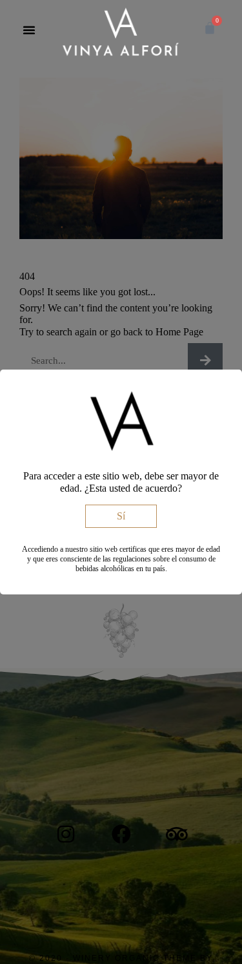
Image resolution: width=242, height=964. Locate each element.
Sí (121, 515)
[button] (29, 29)
